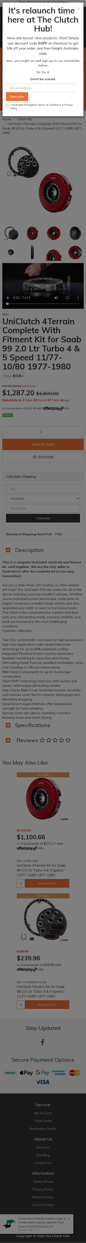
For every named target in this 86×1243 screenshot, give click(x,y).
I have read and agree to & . (42, 106)
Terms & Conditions (49, 104)
